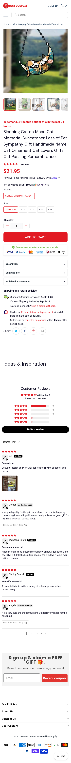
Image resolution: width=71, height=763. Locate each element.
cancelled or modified (35, 320)
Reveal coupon (54, 678)
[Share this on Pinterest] (33, 331)
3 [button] (37, 633)
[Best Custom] (15, 6)
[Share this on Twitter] (16, 331)
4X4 (23, 209)
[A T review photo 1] (10, 483)
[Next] (65, 61)
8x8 (50, 209)
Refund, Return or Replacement (37, 312)
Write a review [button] (35, 429)
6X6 (41, 209)
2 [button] (31, 633)
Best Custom (29, 736)
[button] (10, 164)
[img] (9, 451)
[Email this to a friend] (42, 331)
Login (55, 5)
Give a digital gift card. (43, 306)
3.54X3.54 (10, 209)
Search (22, 14)
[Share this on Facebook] (24, 331)
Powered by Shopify (47, 736)
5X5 (32, 209)
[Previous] (6, 61)
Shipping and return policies (20, 290)
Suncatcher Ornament (19, 195)
